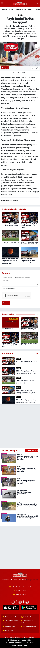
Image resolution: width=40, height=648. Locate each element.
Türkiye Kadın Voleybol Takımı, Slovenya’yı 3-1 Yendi (29, 225)
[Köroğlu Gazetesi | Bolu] (20, 3)
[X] (16, 602)
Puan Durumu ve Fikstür (27, 622)
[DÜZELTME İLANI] (10, 322)
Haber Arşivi (9, 630)
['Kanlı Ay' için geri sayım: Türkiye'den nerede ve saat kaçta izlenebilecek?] (10, 252)
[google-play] (29, 608)
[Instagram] (20, 602)
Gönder (6, 303)
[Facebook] (13, 602)
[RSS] (27, 602)
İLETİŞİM (31, 637)
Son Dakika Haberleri (29, 626)
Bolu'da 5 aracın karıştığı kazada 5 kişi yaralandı (27, 391)
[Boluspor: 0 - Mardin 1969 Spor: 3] (10, 235)
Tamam (25, 645)
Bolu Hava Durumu (29, 617)
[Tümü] (37, 314)
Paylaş (6, 68)
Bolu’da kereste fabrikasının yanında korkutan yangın (28, 260)
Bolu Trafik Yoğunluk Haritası (10, 622)
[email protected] (32, 579)
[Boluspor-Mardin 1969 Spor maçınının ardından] (10, 217)
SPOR (11, 9)
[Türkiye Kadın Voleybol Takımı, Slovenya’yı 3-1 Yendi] (29, 217)
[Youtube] (23, 602)
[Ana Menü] (2, 3)
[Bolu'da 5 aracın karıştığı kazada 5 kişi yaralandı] (29, 235)
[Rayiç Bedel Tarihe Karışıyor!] (20, 54)
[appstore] (11, 608)
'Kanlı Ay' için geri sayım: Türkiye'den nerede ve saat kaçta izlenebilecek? (27, 401)
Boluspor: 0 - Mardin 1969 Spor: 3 (25, 382)
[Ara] (38, 3)
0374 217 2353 (21, 590)
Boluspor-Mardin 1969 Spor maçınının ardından (26, 363)
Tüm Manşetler (10, 626)
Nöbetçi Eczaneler (11, 617)
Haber (20, 15)
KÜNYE (30, 9)
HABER (4, 9)
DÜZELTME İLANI (7, 328)
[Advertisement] (20, 426)
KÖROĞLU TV (21, 9)
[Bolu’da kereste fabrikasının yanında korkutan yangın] (29, 252)
